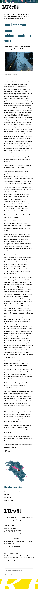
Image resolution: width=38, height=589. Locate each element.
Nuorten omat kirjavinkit (12, 492)
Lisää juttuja (8, 498)
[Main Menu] (34, 6)
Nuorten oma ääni (13, 487)
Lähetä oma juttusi (10, 500)
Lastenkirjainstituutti (10, 574)
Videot (6, 495)
